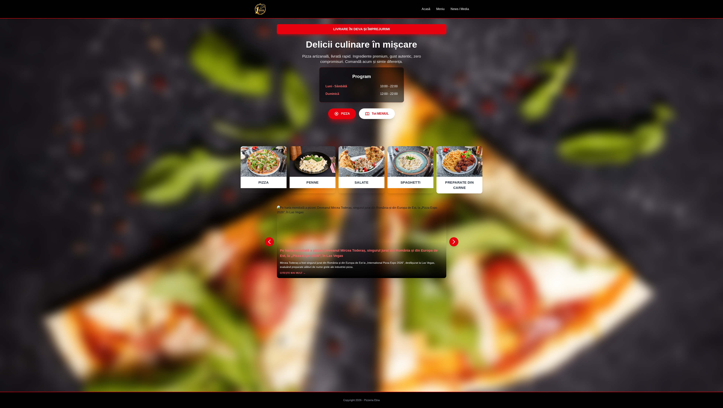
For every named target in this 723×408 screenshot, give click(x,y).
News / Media (460, 9)
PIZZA (345, 113)
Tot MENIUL (380, 113)
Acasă (426, 9)
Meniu (440, 9)
